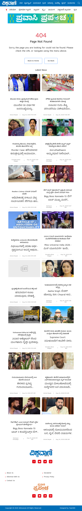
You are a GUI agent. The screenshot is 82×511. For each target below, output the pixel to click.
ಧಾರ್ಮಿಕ (51, 10)
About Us (10, 473)
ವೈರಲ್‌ (63, 3)
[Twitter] (45, 461)
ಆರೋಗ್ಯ (50, 3)
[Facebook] (34, 461)
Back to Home (33, 60)
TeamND (72, 508)
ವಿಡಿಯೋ (12, 10)
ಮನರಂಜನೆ (37, 3)
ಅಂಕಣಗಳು (71, 3)
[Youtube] (39, 461)
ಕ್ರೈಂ (43, 10)
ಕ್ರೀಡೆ (44, 3)
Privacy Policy (49, 476)
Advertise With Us (13, 476)
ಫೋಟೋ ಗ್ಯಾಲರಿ (25, 10)
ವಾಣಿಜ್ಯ (57, 3)
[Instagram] (50, 461)
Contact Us (11, 480)
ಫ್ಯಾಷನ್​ (36, 10)
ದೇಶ (21, 3)
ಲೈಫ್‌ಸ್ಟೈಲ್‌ (27, 3)
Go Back (51, 60)
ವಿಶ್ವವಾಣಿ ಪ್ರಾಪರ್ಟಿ (64, 10)
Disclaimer (47, 473)
